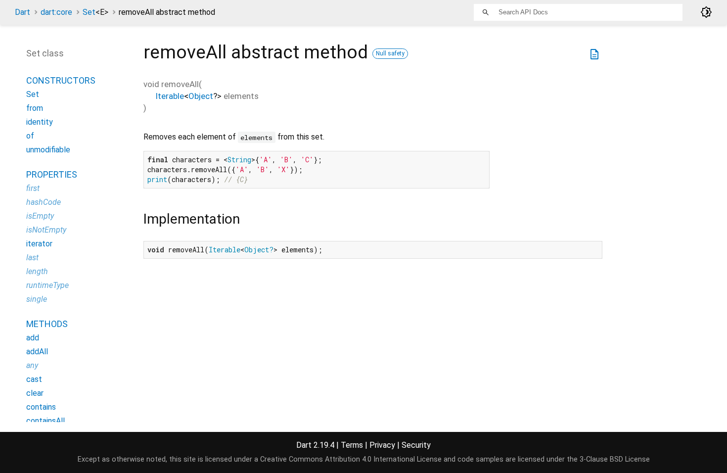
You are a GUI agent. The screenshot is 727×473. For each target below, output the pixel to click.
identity (39, 122)
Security (416, 445)
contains (41, 407)
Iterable (169, 96)
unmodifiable (48, 149)
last (32, 257)
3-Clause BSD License (615, 459)
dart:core (56, 12)
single (36, 299)
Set (95, 12)
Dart (22, 12)
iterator (39, 243)
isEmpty (40, 216)
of (30, 136)
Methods (47, 324)
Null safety (390, 53)
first (33, 188)
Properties (51, 174)
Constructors (60, 80)
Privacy (382, 445)
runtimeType (47, 285)
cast (34, 379)
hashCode (43, 202)
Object (200, 96)
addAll (37, 351)
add (32, 337)
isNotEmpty (46, 230)
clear (35, 393)
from (34, 108)
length (37, 271)
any (32, 365)
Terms (352, 445)
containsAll (45, 421)
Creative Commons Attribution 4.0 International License (351, 459)
